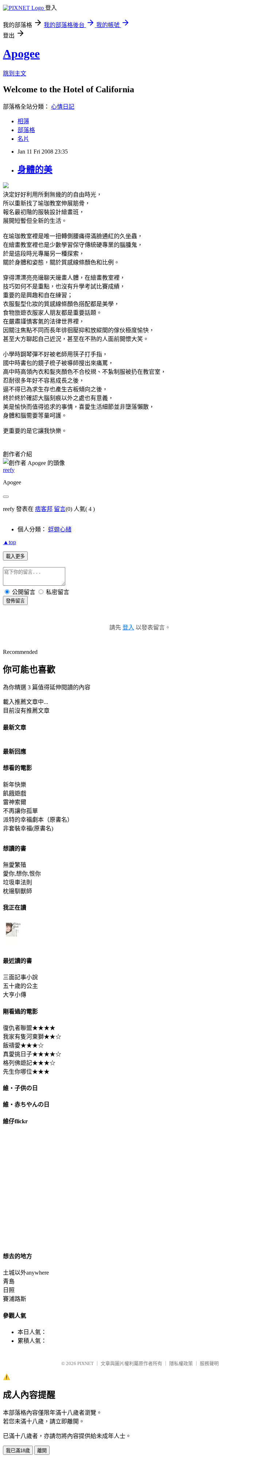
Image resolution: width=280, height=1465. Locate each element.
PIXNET (85, 1363)
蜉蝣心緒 (59, 529)
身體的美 (35, 169)
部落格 (26, 130)
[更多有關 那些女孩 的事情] (13, 945)
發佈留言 (15, 601)
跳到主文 (14, 73)
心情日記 (62, 107)
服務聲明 (209, 1363)
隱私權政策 (181, 1363)
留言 (60, 509)
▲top (9, 542)
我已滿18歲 (18, 1450)
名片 (23, 139)
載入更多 (15, 556)
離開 (42, 1450)
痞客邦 (43, 509)
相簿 (23, 121)
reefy (9, 470)
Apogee (21, 53)
